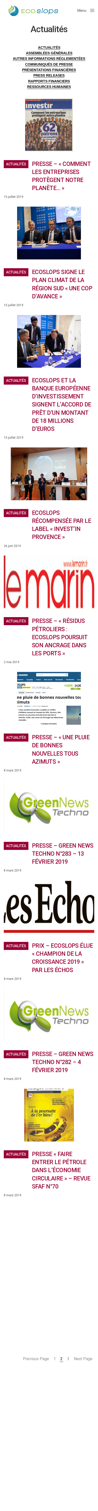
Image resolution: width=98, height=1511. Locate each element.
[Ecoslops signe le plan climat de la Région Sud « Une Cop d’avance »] (49, 233)
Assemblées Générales (49, 53)
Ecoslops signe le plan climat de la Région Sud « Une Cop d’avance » (62, 284)
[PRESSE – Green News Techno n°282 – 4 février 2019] (49, 1015)
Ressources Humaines (49, 87)
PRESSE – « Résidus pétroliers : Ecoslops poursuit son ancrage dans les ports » (59, 637)
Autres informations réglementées (49, 59)
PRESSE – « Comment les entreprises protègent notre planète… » (61, 176)
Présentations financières (49, 70)
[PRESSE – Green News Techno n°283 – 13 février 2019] (49, 806)
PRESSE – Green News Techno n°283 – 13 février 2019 (62, 853)
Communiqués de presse (49, 64)
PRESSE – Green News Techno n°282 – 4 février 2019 (62, 1062)
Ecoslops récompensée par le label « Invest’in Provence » (61, 525)
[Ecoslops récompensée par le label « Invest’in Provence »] (49, 473)
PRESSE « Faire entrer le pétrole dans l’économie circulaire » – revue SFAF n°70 (61, 1170)
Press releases (49, 75)
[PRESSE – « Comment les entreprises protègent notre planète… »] (49, 125)
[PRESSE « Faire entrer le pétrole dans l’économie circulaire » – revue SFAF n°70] (49, 1115)
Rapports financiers (49, 81)
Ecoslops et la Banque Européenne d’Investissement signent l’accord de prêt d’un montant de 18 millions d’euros (61, 404)
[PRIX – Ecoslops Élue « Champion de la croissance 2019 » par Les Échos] (49, 906)
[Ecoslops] (33, 11)
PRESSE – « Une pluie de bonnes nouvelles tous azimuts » (60, 749)
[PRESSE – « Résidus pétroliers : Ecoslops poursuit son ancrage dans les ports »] (49, 582)
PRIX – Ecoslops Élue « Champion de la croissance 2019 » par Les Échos (62, 958)
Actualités (16, 164)
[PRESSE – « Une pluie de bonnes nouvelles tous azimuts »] (49, 698)
